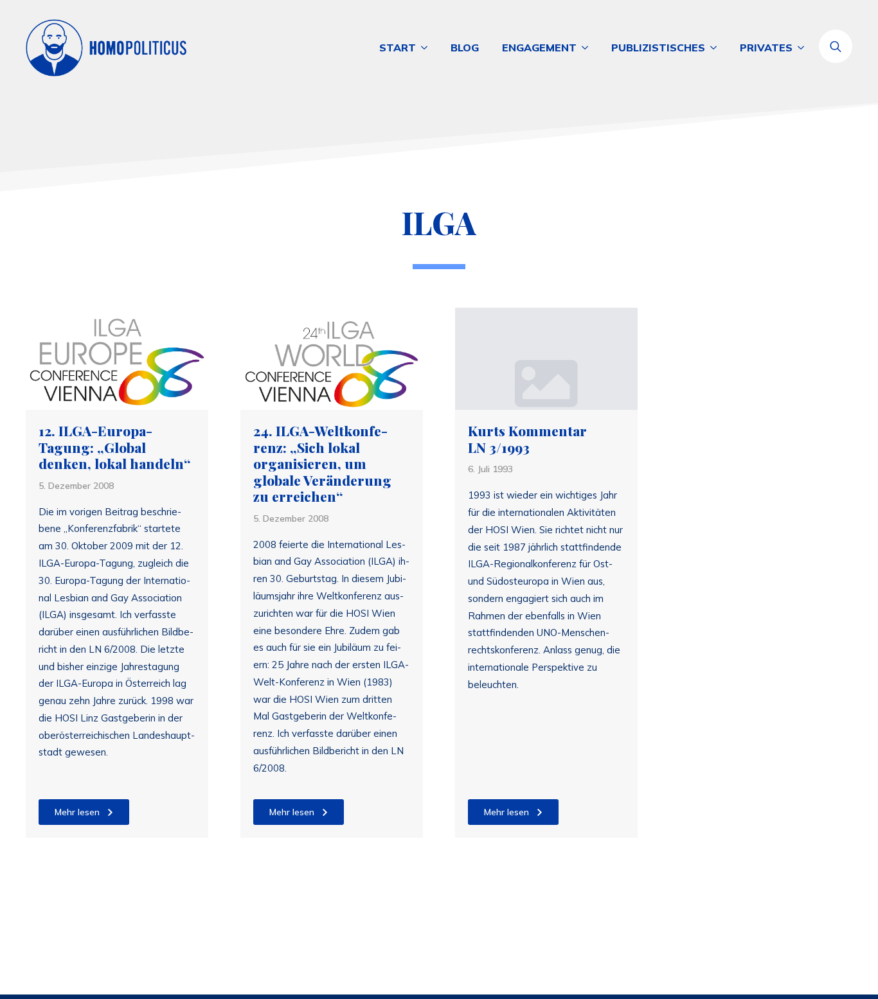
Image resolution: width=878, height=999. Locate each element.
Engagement (539, 47)
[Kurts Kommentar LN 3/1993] (546, 359)
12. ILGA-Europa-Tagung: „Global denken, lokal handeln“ (114, 447)
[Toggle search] (835, 46)
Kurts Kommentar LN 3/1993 (527, 439)
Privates (766, 47)
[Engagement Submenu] (588, 48)
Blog (465, 47)
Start (397, 47)
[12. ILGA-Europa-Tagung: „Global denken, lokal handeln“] (117, 359)
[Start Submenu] (427, 48)
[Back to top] (820, 941)
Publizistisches (658, 47)
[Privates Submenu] (804, 48)
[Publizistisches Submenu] (716, 48)
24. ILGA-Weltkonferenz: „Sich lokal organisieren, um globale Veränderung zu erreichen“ (322, 464)
